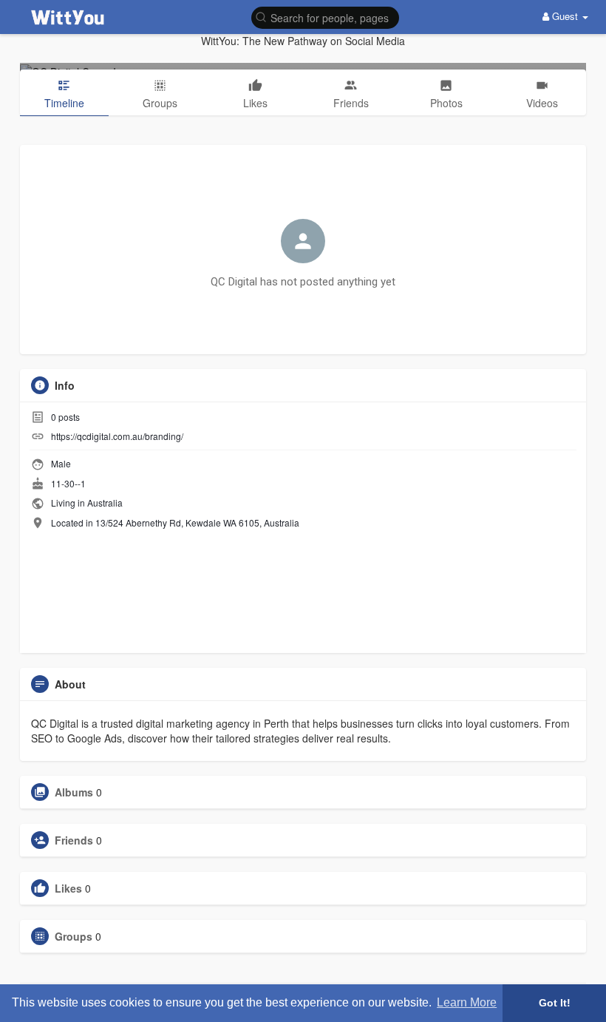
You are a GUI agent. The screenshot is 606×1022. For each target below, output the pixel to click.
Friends (74, 840)
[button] (325, 16)
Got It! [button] (555, 1003)
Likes (68, 888)
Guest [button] (565, 16)
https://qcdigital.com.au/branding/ (117, 436)
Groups (73, 936)
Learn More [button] (467, 1002)
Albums (74, 792)
